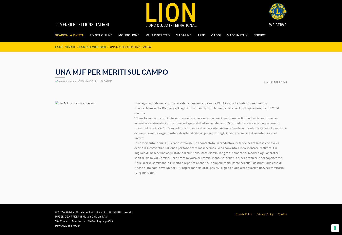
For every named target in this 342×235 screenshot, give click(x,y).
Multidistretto (157, 35)
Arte (201, 35)
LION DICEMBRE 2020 (92, 46)
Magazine (183, 35)
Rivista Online (101, 35)
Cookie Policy (244, 214)
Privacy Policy (265, 214)
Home (59, 46)
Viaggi (216, 35)
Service (260, 35)
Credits (282, 214)
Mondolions (128, 35)
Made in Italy (237, 35)
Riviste (71, 46)
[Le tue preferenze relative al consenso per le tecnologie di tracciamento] (335, 228)
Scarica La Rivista (69, 35)
